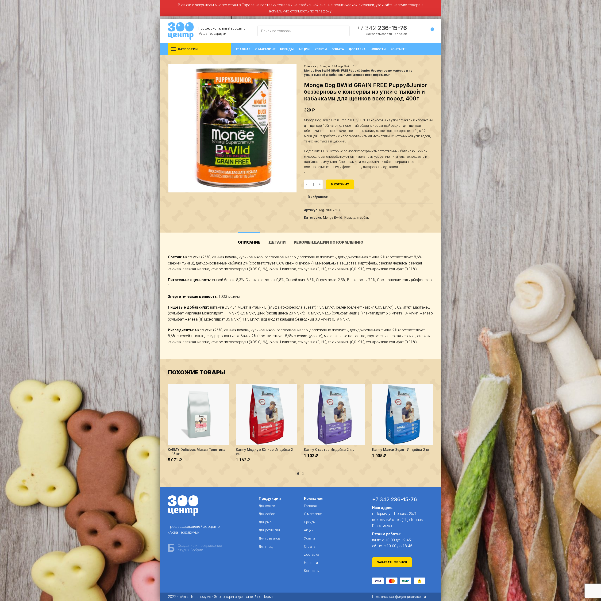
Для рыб (265, 522)
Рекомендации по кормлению (328, 242)
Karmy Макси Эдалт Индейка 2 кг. (401, 450)
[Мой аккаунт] (422, 31)
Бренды (325, 66)
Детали (277, 242)
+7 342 (382, 27)
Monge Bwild (342, 66)
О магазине (313, 514)
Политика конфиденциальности (399, 596)
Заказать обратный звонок (386, 34)
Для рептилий (269, 530)
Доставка (311, 554)
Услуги (309, 538)
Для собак (267, 514)
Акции (308, 530)
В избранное (318, 197)
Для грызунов (269, 538)
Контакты (311, 571)
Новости (311, 563)
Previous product (421, 70)
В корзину (340, 184)
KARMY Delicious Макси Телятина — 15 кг (196, 452)
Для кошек (267, 506)
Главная (310, 66)
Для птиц (266, 546)
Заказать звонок (392, 562)
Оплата (310, 546)
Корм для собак (356, 217)
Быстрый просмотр (225, 392)
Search (343, 31)
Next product (430, 70)
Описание (249, 242)
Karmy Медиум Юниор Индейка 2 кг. (264, 452)
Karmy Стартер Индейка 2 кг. (329, 450)
